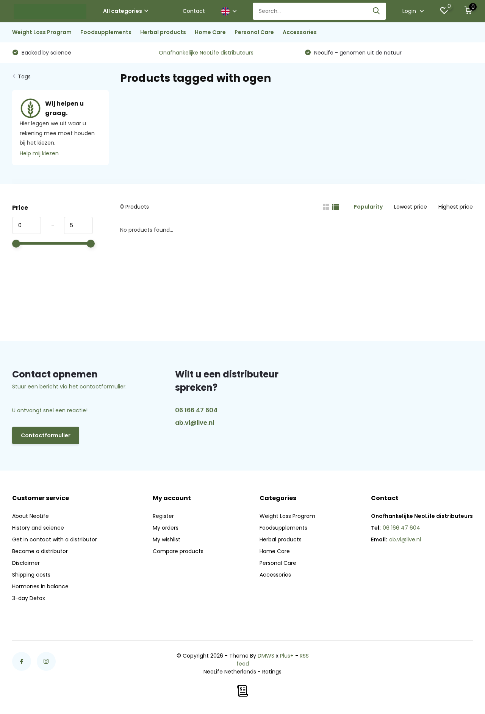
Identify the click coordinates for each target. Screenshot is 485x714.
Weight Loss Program (42, 32)
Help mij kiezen (39, 153)
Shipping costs (31, 574)
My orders (165, 528)
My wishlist (166, 539)
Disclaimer (26, 563)
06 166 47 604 (196, 410)
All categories (122, 11)
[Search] (376, 11)
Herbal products (163, 32)
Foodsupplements (105, 32)
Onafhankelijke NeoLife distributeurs (206, 52)
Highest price (455, 206)
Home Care (210, 32)
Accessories (300, 32)
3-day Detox (28, 598)
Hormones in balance (40, 586)
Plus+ (287, 655)
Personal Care (254, 32)
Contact (194, 11)
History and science (38, 528)
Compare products (178, 551)
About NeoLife (30, 516)
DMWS (266, 655)
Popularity (368, 206)
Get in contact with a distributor (54, 539)
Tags (24, 76)
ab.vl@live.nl (194, 422)
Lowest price (410, 206)
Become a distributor (40, 551)
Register (163, 516)
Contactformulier (45, 435)
